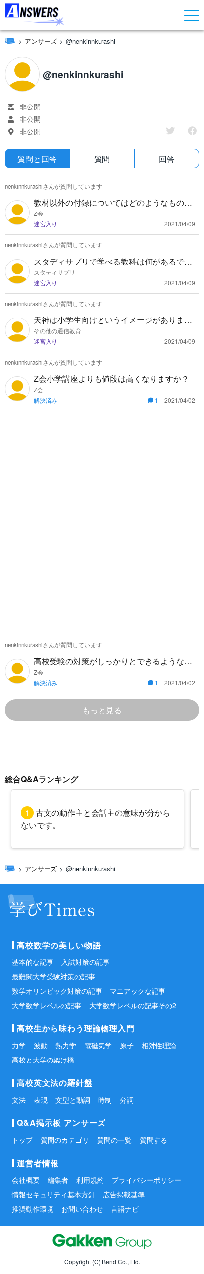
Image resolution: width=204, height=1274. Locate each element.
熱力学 (65, 1045)
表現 (41, 1100)
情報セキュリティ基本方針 (53, 1194)
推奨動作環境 (32, 1209)
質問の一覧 (114, 1140)
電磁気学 (98, 1045)
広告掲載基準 (124, 1194)
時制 (105, 1100)
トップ (22, 1140)
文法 (19, 1100)
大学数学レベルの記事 (46, 1005)
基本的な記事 (32, 962)
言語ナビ (125, 1209)
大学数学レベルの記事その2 (132, 1005)
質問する (153, 1140)
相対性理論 (159, 1045)
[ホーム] (10, 41)
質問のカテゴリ (65, 1140)
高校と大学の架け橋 (43, 1059)
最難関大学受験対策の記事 (53, 976)
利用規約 (90, 1180)
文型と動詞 (72, 1100)
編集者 (58, 1180)
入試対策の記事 (85, 962)
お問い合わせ (82, 1209)
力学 (19, 1045)
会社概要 (26, 1180)
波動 (41, 1045)
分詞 (127, 1100)
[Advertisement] (102, 523)
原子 (127, 1045)
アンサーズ (41, 41)
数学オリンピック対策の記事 (57, 991)
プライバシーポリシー (146, 1180)
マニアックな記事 (137, 991)
